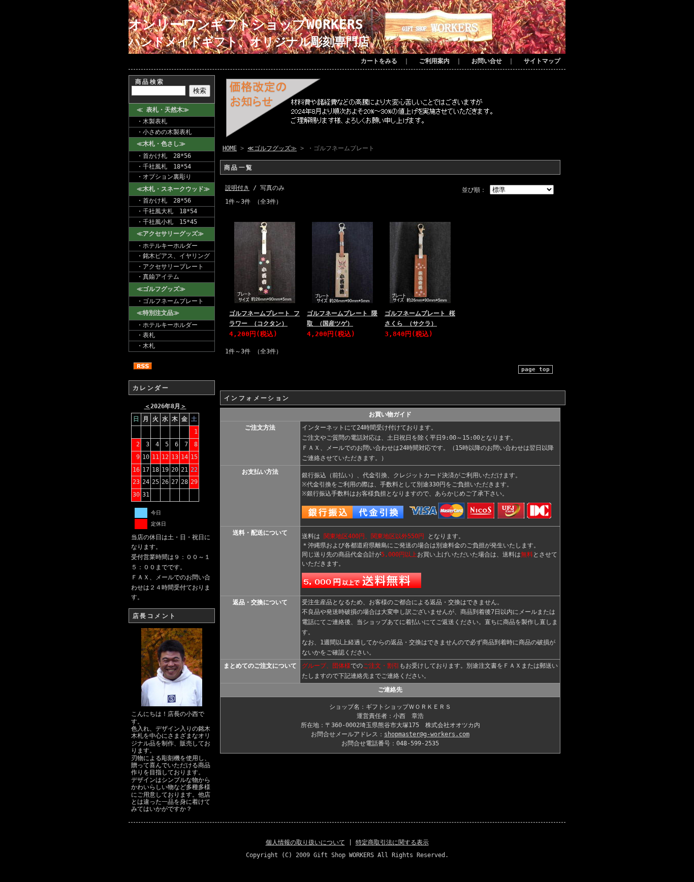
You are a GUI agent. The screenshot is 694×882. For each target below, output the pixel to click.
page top (535, 369)
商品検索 (150, 81)
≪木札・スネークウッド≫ (173, 188)
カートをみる (379, 60)
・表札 (146, 335)
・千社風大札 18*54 (167, 211)
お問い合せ (486, 60)
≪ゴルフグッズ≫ (161, 288)
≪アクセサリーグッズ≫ (170, 233)
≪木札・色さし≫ (161, 143)
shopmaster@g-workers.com (426, 734)
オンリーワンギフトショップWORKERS (246, 24)
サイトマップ (542, 60)
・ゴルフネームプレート (170, 301)
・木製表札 (152, 121)
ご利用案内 (434, 60)
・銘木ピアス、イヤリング (173, 255)
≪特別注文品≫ (158, 312)
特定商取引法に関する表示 (392, 842)
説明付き (237, 187)
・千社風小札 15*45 (167, 221)
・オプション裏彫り (164, 176)
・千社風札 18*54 (164, 166)
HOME (230, 148)
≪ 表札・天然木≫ (163, 109)
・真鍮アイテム (158, 276)
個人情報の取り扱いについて (305, 842)
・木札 (146, 345)
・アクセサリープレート (170, 266)
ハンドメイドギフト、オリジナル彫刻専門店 (249, 41)
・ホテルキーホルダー (167, 245)
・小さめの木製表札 (164, 132)
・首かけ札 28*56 (164, 155)
